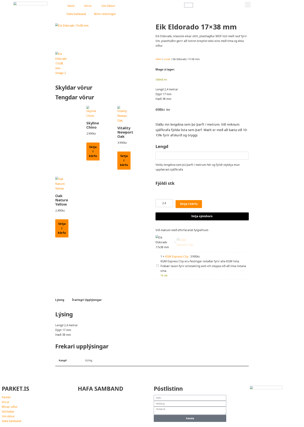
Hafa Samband (76, 14)
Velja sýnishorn (202, 216)
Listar (167, 59)
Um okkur (8, 416)
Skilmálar (8, 411)
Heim (70, 6)
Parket (6, 397)
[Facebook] (234, 404)
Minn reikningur (105, 14)
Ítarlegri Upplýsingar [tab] (87, 300)
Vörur (88, 6)
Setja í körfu (93, 151)
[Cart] (188, 5)
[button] (248, 5)
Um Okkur (108, 6)
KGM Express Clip (176, 256)
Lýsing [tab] (59, 300)
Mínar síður (10, 407)
